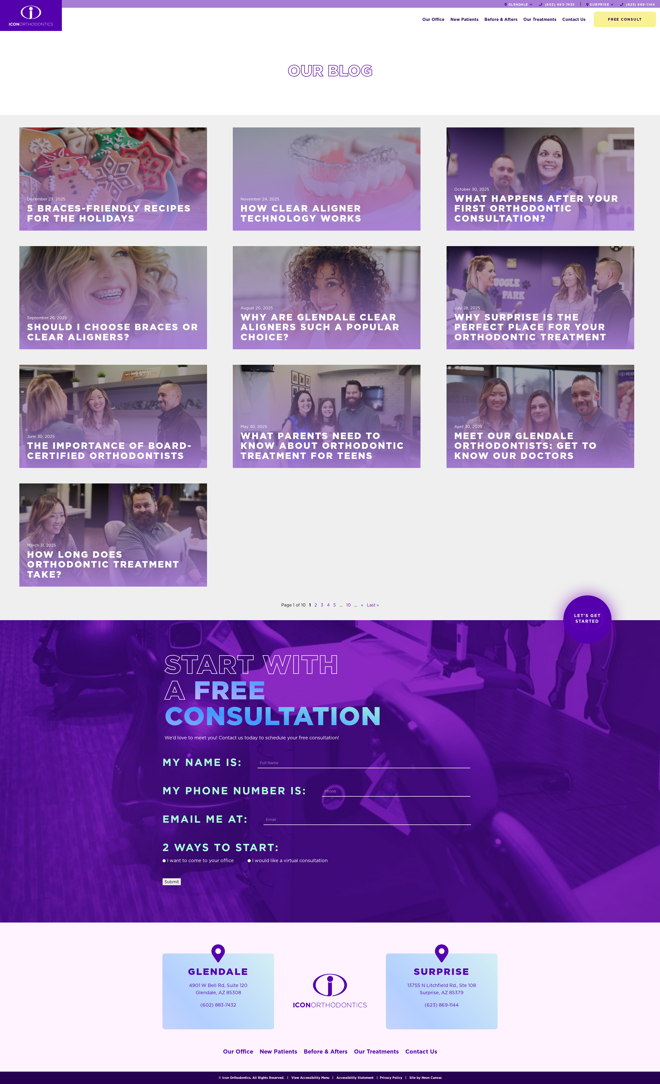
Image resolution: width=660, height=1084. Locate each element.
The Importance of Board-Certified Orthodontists (109, 451)
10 (348, 605)
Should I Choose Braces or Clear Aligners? (113, 332)
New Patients (464, 19)
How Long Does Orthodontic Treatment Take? (103, 565)
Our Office (433, 19)
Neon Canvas (432, 1077)
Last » (373, 605)
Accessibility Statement (355, 1077)
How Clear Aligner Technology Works (301, 213)
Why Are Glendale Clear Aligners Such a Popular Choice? (320, 327)
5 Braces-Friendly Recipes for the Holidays (109, 213)
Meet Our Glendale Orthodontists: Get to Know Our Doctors (525, 446)
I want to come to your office (200, 860)
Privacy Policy (391, 1077)
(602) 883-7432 (559, 4)
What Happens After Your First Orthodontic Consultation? (536, 209)
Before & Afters (500, 19)
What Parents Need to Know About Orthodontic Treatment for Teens (323, 446)
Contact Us (573, 19)
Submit (171, 882)
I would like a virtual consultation (290, 860)
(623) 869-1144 (640, 4)
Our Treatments (539, 19)
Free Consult (625, 19)
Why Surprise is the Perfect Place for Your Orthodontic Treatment (530, 327)
